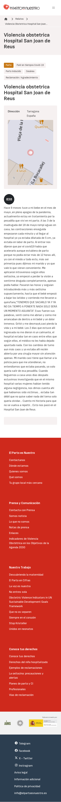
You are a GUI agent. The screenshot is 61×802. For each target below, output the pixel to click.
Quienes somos (18, 471)
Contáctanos (17, 460)
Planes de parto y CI (21, 683)
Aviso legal (20, 772)
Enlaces (14, 533)
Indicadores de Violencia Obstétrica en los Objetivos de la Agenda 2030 (29, 543)
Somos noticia (18, 516)
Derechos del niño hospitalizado (28, 662)
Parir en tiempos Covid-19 (30, 65)
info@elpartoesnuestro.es (30, 793)
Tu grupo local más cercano (25, 483)
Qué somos (16, 477)
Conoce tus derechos (22, 656)
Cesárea (30, 71)
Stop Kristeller (18, 623)
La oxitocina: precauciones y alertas (26, 675)
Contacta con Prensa (22, 510)
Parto (9, 65)
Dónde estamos (18, 465)
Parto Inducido (13, 71)
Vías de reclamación (21, 695)
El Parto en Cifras (19, 580)
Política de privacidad (27, 786)
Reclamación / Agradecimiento (22, 77)
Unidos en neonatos (21, 629)
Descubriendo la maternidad (26, 574)
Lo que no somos (19, 521)
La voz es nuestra (20, 586)
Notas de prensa (19, 527)
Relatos (19, 18)
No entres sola (18, 592)
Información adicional (27, 779)
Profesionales (17, 689)
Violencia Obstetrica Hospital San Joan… (26, 24)
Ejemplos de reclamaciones (25, 668)
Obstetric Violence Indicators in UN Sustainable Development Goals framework (30, 602)
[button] (53, 8)
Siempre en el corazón (22, 617)
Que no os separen (20, 612)
